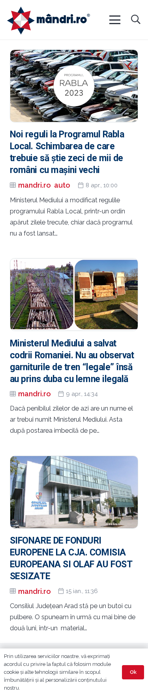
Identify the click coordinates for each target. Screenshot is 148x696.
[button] (114, 19)
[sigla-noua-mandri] (49, 20)
